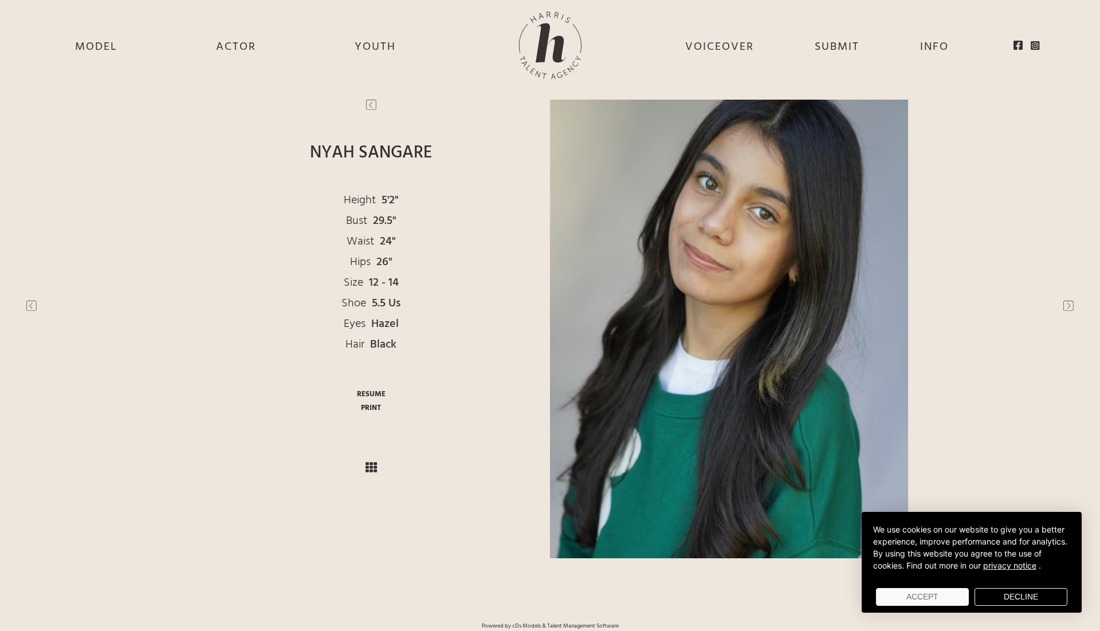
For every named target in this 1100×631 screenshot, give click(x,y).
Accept (922, 596)
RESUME (371, 394)
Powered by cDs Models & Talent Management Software (550, 625)
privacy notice (1009, 565)
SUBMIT (837, 47)
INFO (934, 47)
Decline (1021, 596)
